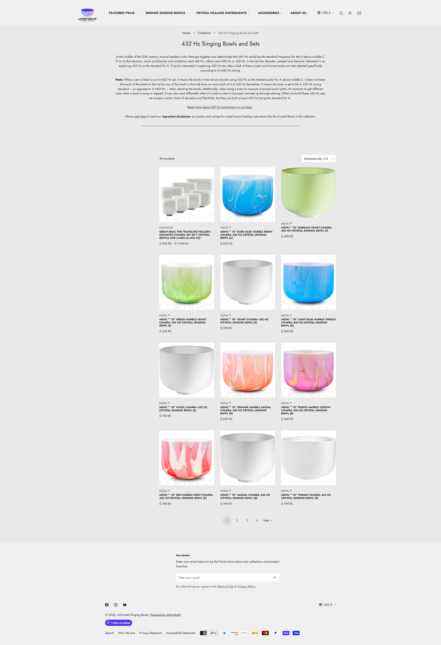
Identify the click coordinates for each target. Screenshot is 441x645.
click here (140, 116)
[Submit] (274, 577)
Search (109, 633)
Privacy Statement (150, 633)
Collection (204, 33)
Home (186, 33)
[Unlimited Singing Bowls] (87, 13)
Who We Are (126, 633)
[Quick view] (207, 218)
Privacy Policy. (247, 586)
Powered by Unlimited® (165, 615)
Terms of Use (226, 586)
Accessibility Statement (180, 633)
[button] (359, 13)
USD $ (326, 13)
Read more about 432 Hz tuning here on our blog (220, 107)
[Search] (341, 13)
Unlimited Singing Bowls (132, 615)
